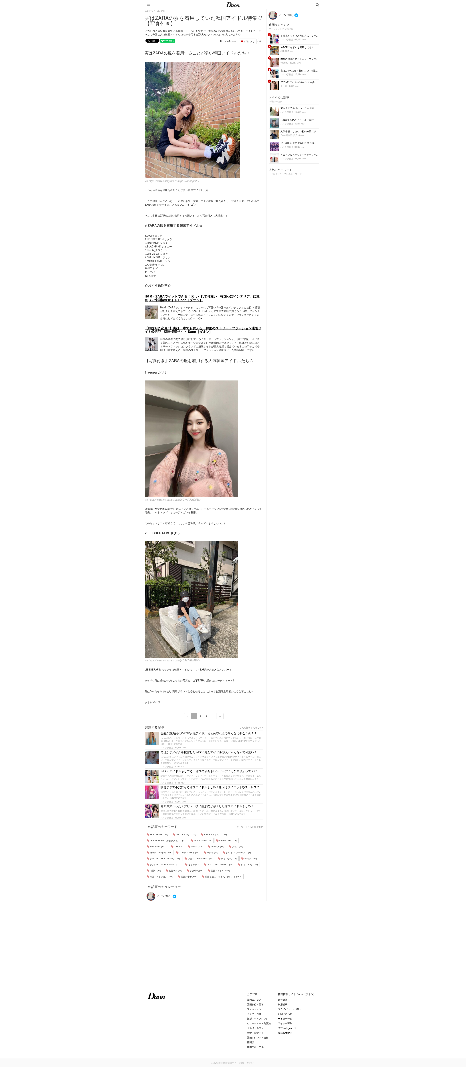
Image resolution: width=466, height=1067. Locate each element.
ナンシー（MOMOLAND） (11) (164, 864)
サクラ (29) (212, 852)
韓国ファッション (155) (161, 876)
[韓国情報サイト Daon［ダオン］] (233, 4)
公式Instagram (285, 1028)
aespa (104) (197, 846)
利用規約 (282, 1004)
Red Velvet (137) (157, 846)
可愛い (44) (155, 870)
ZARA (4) (178, 846)
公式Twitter (284, 1032)
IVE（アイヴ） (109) (185, 834)
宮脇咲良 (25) (175, 870)
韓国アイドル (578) (220, 870)
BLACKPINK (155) (158, 834)
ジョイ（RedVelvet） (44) (200, 858)
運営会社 (282, 999)
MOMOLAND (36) (202, 840)
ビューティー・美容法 (259, 1023)
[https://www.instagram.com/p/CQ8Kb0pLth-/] (204, 120)
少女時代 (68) (196, 870)
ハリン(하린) (167, 747)
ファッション (254, 1009)
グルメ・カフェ (255, 1028)
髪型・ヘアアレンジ (257, 1018)
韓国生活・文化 (255, 1047)
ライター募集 (285, 1023)
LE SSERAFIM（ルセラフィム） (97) (167, 840)
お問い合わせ (285, 1014)
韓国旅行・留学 (255, 1004)
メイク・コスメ (255, 1014)
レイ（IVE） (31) (249, 864)
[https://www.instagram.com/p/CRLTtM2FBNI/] (204, 599)
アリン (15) (237, 846)
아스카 (284, 85)
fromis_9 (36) (217, 846)
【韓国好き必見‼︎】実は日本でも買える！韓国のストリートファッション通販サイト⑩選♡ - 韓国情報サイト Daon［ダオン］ (203, 330)
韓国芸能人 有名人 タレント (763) (223, 876)
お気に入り (248, 41)
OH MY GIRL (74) (228, 840)
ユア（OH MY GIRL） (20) (220, 864)
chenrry (284, 62)
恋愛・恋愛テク (255, 1032)
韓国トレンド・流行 (257, 1037)
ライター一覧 (285, 1018)
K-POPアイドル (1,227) (215, 834)
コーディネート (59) (189, 852)
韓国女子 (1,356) (188, 876)
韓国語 (250, 1042)
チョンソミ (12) (229, 858)
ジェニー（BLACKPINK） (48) (164, 858)
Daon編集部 (287, 135)
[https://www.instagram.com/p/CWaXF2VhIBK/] (204, 438)
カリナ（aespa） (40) (160, 852)
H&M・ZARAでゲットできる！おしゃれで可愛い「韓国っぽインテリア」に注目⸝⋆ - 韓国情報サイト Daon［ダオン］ (202, 298)
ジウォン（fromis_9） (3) (238, 852)
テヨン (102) (250, 858)
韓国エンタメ (254, 999)
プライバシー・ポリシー (291, 1009)
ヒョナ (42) (193, 864)
